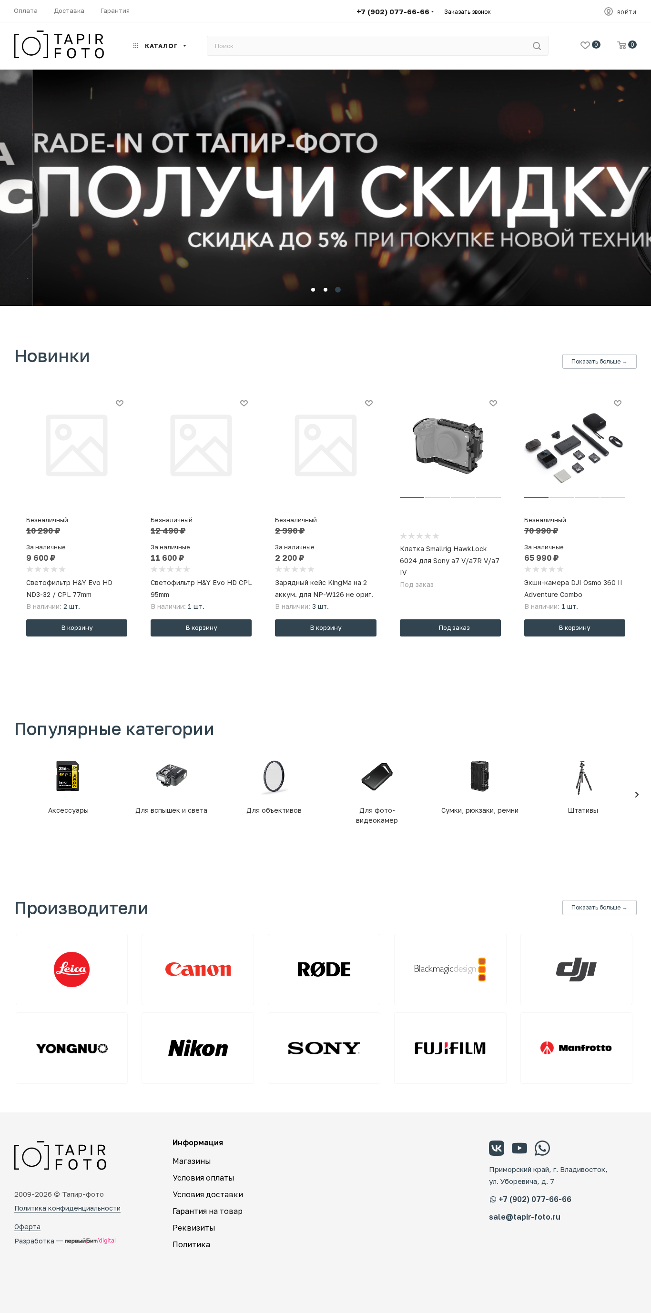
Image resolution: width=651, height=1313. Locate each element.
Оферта (27, 1226)
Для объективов (274, 810)
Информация (198, 1142)
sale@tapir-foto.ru (524, 1217)
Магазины (192, 1161)
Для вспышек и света (171, 810)
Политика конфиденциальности (67, 1208)
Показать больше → (599, 361)
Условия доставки (208, 1194)
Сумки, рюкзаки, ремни (480, 810)
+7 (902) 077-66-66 (392, 11)
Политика (191, 1244)
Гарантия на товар (208, 1211)
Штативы (583, 810)
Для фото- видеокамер (377, 815)
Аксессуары (68, 810)
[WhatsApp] (542, 1150)
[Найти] (537, 46)
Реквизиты (194, 1227)
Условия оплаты (203, 1177)
